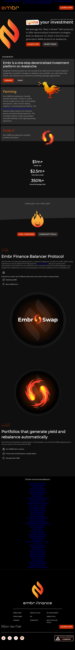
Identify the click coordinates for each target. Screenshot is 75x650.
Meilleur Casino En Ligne (37, 499)
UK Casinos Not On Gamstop (37, 492)
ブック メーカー (37, 543)
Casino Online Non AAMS (37, 562)
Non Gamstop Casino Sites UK (37, 521)
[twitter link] (4, 638)
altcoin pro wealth (42, 264)
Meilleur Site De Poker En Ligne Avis (37, 541)
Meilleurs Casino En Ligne (37, 554)
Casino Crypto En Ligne (37, 527)
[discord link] (23, 638)
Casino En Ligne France (37, 525)
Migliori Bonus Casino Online (37, 534)
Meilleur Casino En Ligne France (37, 567)
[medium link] (11, 638)
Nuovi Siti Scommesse (37, 558)
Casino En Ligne (37, 487)
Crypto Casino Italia (37, 549)
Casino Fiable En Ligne (37, 565)
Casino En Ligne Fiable (37, 552)
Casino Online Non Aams (37, 551)
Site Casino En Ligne (37, 547)
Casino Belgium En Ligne (37, 536)
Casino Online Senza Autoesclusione (40, 3)
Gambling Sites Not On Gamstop (37, 503)
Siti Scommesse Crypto (37, 538)
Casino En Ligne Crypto (37, 531)
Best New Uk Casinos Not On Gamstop (37, 523)
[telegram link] (17, 638)
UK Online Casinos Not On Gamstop (37, 498)
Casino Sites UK (37, 496)
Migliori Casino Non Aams (37, 545)
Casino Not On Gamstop (37, 485)
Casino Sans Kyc (37, 540)
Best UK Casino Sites (37, 512)
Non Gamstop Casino (37, 490)
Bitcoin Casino (37, 529)
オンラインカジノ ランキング (37, 501)
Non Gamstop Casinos (37, 509)
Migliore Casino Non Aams (37, 510)
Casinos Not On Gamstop (37, 483)
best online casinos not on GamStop (17, 108)
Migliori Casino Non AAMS (37, 563)
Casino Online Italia (37, 532)
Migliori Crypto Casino (37, 556)
